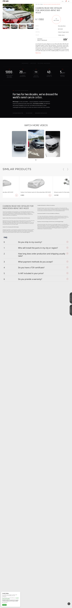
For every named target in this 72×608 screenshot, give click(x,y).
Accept (4, 604)
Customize (5, 602)
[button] (6, 14)
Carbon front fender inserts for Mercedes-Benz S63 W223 (36, 192)
